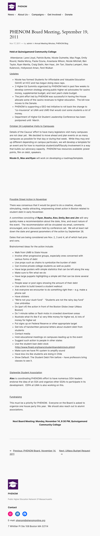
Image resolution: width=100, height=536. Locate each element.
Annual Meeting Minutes (45, 43)
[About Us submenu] (29, 14)
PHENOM (22, 6)
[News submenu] (15, 14)
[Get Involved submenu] (62, 14)
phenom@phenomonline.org (30, 520)
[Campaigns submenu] (45, 14)
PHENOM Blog (62, 43)
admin (29, 43)
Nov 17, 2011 (15, 43)
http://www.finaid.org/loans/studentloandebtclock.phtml (45, 347)
